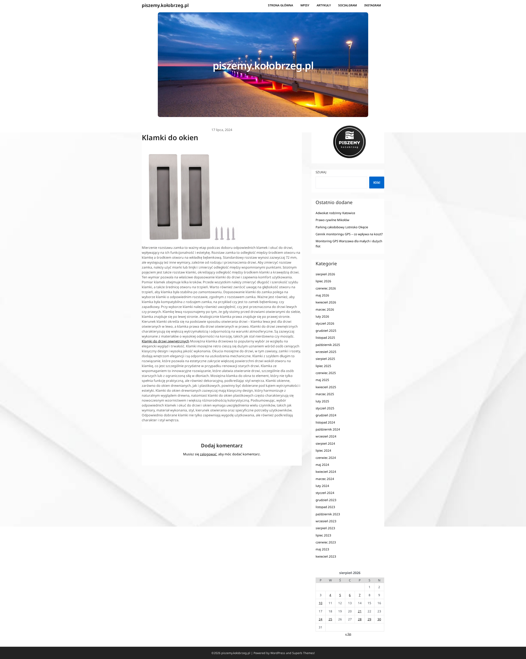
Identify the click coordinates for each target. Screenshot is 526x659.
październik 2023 (328, 514)
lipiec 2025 (323, 366)
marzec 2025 (325, 394)
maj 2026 (322, 295)
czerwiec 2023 (326, 542)
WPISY (304, 5)
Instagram (372, 5)
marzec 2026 (325, 309)
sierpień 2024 (325, 443)
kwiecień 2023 (326, 556)
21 (360, 611)
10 (320, 603)
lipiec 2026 (323, 281)
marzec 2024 (325, 479)
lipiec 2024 (323, 450)
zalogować (208, 454)
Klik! (376, 182)
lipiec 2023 (323, 535)
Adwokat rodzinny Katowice (335, 213)
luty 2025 (322, 401)
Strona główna (280, 5)
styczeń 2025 (325, 408)
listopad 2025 (325, 337)
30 (379, 619)
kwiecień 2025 (326, 387)
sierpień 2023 (325, 528)
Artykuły (324, 5)
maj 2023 (322, 549)
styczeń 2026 (325, 323)
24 (320, 619)
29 (369, 619)
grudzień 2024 (326, 415)
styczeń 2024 (325, 493)
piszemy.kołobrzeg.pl (165, 5)
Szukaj (321, 172)
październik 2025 (328, 345)
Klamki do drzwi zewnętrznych (165, 341)
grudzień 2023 (326, 500)
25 (330, 619)
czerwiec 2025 (326, 373)
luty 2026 (322, 316)
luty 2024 (322, 486)
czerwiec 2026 (326, 288)
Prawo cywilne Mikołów (332, 220)
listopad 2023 (325, 507)
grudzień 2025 (326, 330)
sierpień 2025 (325, 359)
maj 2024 (322, 465)
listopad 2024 (325, 422)
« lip (348, 634)
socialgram (347, 5)
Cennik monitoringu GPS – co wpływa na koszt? (349, 234)
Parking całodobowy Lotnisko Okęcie (342, 227)
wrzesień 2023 (326, 521)
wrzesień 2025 (326, 352)
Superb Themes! (303, 653)
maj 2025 (322, 380)
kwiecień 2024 (326, 472)
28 (360, 619)
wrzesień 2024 (326, 436)
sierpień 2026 (325, 274)
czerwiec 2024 (326, 458)
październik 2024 (328, 429)
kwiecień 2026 (326, 302)
